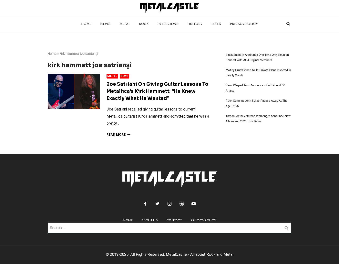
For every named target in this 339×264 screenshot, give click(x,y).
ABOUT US (149, 220)
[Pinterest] (181, 203)
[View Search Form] (288, 24)
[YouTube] (193, 203)
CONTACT (174, 220)
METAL (124, 24)
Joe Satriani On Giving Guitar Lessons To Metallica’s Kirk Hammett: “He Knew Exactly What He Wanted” (157, 91)
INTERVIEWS (168, 24)
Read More (118, 134)
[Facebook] (145, 203)
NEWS (105, 24)
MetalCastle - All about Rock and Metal (199, 254)
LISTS (216, 24)
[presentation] (74, 91)
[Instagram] (169, 203)
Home (86, 24)
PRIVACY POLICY (244, 24)
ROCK (144, 24)
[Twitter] (157, 203)
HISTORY (195, 24)
